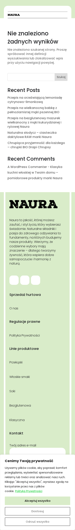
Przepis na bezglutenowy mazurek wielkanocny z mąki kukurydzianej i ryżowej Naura (34, 122)
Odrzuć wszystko (37, 522)
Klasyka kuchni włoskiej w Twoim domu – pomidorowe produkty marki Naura (35, 172)
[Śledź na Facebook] (14, 280)
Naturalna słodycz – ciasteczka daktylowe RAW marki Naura (32, 134)
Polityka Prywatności (28, 491)
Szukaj (61, 77)
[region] (37, 492)
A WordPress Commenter (27, 167)
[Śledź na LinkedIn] (35, 280)
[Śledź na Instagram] (24, 280)
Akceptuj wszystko (38, 501)
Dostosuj (37, 511)
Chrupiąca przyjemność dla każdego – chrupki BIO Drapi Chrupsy (36, 145)
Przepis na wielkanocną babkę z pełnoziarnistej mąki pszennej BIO (33, 110)
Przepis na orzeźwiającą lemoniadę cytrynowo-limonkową (35, 99)
